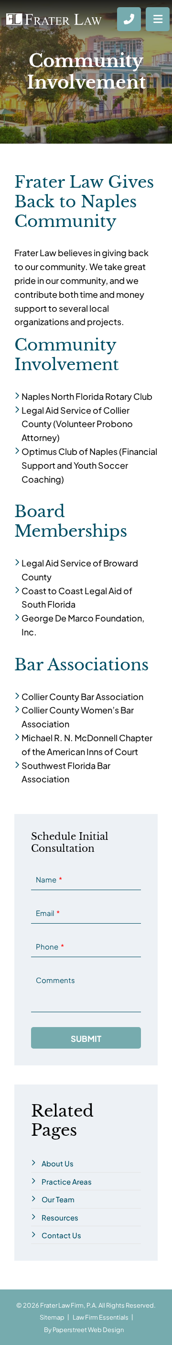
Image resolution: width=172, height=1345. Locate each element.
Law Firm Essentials (101, 1316)
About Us (58, 1162)
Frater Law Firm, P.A (68, 1304)
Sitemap (52, 1316)
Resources (60, 1216)
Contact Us (61, 1234)
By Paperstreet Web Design (84, 1329)
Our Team (58, 1198)
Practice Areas (67, 1181)
